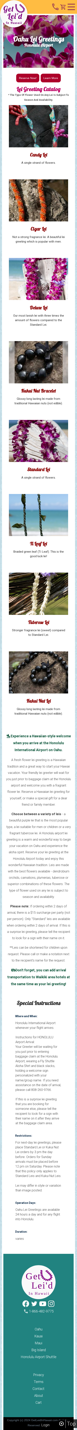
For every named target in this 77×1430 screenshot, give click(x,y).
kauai (38, 1336)
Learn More (50, 78)
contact (38, 1389)
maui (38, 1343)
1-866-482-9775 (38, 1311)
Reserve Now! (28, 78)
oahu (38, 1329)
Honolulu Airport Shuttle (38, 1357)
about (38, 1396)
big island (38, 1350)
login (45, 1425)
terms (38, 1382)
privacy (38, 1375)
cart (39, 1403)
